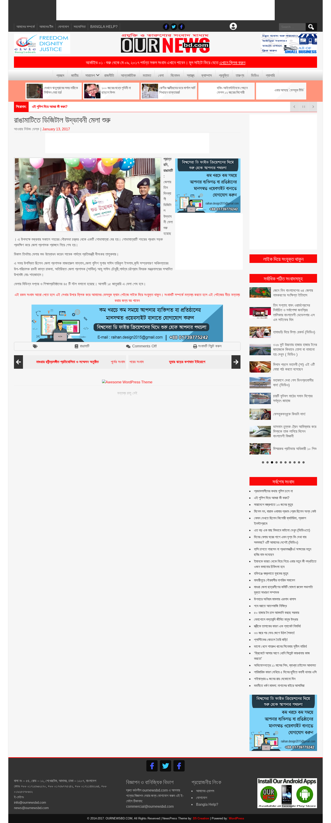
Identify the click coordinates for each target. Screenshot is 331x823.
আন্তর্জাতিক (128, 75)
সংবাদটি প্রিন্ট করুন (210, 346)
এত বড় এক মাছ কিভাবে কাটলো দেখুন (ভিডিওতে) (282, 530)
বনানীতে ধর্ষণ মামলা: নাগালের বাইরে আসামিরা (279, 685)
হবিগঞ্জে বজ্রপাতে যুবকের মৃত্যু (271, 573)
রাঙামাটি (84, 346)
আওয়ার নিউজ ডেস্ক (26, 129)
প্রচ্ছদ (60, 75)
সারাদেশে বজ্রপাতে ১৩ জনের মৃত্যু (273, 504)
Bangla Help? (104, 27)
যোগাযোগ (63, 27)
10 (303, 462)
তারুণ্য (240, 75)
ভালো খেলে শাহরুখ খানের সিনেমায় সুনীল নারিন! (280, 646)
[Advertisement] (165, 10)
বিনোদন (175, 75)
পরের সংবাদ (167, 362)
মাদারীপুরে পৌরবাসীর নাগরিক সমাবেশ (274, 580)
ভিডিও (255, 75)
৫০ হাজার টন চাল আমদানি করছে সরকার (276, 613)
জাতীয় (74, 75)
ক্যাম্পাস (206, 75)
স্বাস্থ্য (190, 75)
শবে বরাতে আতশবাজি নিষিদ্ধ (270, 606)
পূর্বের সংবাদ (80, 362)
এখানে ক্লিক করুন (232, 62)
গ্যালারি (270, 75)
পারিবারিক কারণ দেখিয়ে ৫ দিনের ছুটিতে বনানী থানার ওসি (285, 672)
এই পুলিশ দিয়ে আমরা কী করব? (271, 498)
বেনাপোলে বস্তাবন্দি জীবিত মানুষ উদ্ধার (276, 619)
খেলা (161, 75)
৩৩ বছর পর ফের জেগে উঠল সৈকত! (274, 633)
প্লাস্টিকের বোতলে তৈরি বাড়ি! (271, 640)
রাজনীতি (109, 75)
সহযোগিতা (80, 27)
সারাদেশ (90, 75)
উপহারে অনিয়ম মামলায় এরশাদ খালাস (275, 599)
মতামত (147, 75)
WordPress (236, 818)
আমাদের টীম (46, 27)
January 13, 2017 (56, 129)
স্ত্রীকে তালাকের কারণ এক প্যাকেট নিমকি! (277, 626)
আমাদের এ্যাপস (205, 791)
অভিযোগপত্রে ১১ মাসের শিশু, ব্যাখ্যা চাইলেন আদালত (285, 665)
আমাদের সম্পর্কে (25, 27)
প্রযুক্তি (224, 75)
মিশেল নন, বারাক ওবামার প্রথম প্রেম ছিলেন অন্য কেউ (285, 511)
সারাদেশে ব (38, 107)
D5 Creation (201, 818)
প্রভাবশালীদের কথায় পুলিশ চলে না (273, 491)
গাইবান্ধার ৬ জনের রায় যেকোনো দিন (274, 679)
